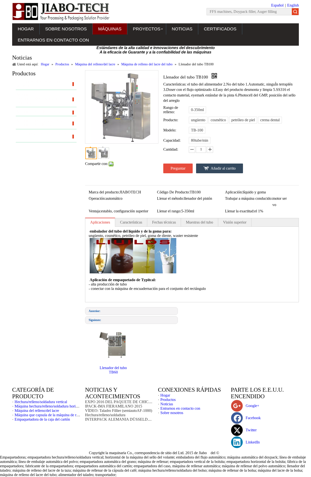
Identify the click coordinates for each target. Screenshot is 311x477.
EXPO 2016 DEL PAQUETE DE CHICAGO (121, 402)
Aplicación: (234, 192)
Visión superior (234, 222)
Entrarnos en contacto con (53, 40)
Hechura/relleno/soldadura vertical (41, 402)
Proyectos (146, 28)
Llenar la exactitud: (239, 211)
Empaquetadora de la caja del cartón (42, 419)
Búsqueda (295, 11)
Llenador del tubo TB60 (113, 370)
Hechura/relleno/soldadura (105, 415)
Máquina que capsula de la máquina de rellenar (50, 415)
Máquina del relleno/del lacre (37, 410)
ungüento (198, 120)
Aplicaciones (100, 222)
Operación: (97, 198)
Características (131, 222)
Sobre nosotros (66, 28)
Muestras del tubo (199, 222)
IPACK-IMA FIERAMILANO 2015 (113, 406)
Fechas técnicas (164, 222)
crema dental (270, 120)
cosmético (218, 120)
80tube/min (199, 140)
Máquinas (109, 28)
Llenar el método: (170, 198)
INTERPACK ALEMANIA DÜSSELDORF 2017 (124, 419)
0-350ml (197, 110)
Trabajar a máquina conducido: (248, 198)
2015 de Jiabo (196, 453)
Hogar (26, 28)
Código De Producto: (173, 192)
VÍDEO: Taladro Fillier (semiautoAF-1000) (118, 410)
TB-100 (197, 130)
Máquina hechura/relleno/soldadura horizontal (50, 406)
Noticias (182, 28)
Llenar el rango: (169, 211)
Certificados (220, 28)
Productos (168, 400)
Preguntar (178, 168)
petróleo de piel (243, 120)
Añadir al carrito (223, 168)
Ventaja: (95, 211)
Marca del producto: (104, 192)
